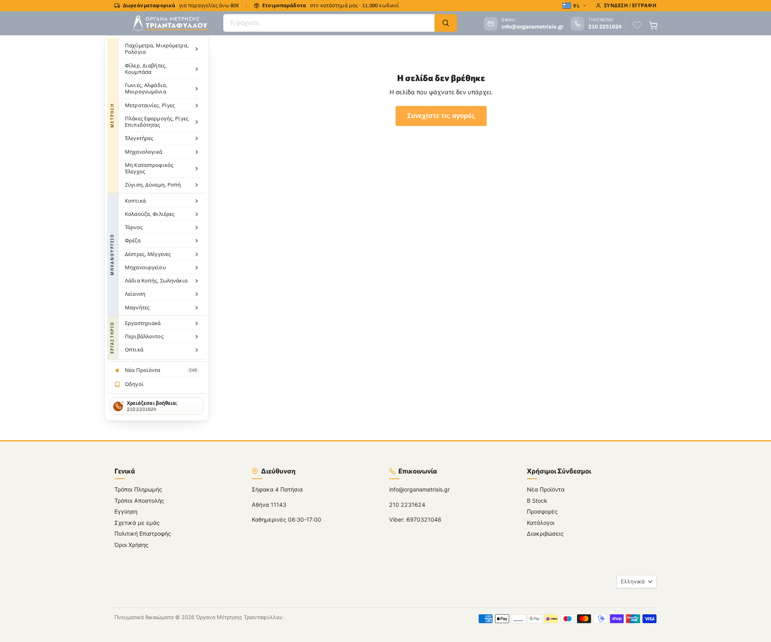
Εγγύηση (125, 511)
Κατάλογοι (541, 522)
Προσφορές (542, 511)
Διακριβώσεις (545, 533)
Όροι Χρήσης (131, 544)
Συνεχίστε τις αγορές (441, 115)
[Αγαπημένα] (637, 25)
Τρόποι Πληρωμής (138, 489)
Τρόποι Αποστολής (139, 500)
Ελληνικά (633, 581)
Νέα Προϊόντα (546, 489)
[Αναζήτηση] (445, 23)
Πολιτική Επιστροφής (142, 533)
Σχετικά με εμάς (137, 522)
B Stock (537, 500)
